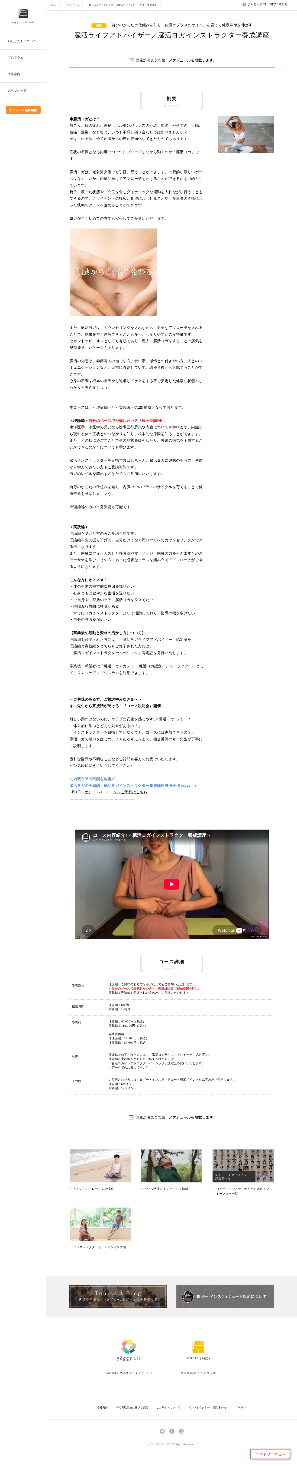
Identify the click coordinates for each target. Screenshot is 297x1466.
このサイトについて (168, 1407)
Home (54, 5)
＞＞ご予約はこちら (130, 792)
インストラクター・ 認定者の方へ (209, 1407)
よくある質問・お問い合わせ (267, 4)
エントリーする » (270, 1454)
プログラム (73, 5)
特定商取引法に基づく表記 (132, 1407)
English (241, 1407)
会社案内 (102, 1407)
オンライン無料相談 (23, 110)
